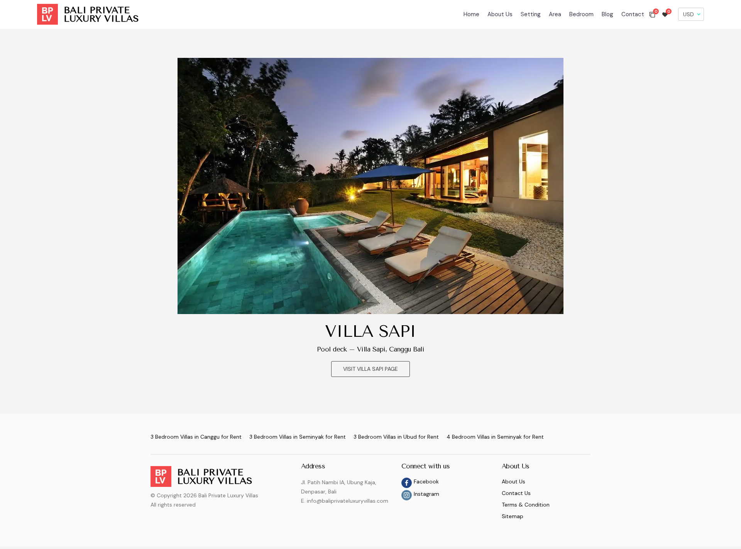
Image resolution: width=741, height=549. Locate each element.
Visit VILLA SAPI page (370, 368)
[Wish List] (665, 14)
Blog (607, 14)
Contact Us (516, 493)
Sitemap (512, 516)
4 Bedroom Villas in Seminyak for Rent (495, 436)
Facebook (426, 481)
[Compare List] (652, 14)
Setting (531, 14)
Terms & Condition (526, 504)
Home (471, 14)
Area (555, 14)
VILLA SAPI (370, 331)
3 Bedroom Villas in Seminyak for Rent (297, 436)
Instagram (426, 493)
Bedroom (581, 14)
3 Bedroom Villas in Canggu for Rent (196, 436)
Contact (632, 14)
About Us (500, 14)
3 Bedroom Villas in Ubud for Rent (396, 436)
